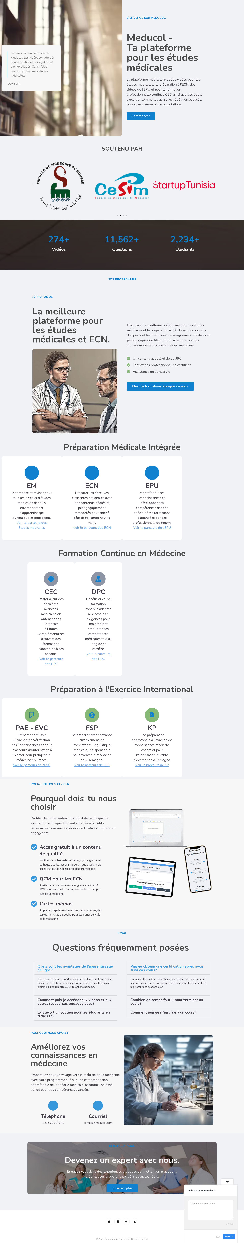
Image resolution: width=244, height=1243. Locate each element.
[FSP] (92, 715)
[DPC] (98, 579)
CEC (51, 591)
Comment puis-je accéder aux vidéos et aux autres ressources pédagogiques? (74, 1001)
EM (32, 485)
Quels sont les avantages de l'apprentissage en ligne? (75, 968)
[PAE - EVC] (32, 715)
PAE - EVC (32, 728)
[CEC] (51, 579)
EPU (152, 485)
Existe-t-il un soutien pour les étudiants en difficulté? (74, 1014)
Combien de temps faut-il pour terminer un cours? (166, 1001)
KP (152, 728)
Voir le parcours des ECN (92, 527)
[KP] (152, 715)
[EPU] (152, 473)
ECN (92, 485)
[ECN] (92, 473)
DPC (98, 591)
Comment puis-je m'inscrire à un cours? (163, 1012)
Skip (218, 1236)
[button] (33, 184)
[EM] (32, 473)
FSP (92, 728)
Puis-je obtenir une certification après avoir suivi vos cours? (166, 968)
